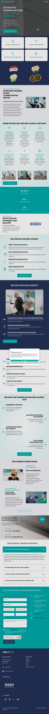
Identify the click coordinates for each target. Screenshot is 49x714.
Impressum (36, 350)
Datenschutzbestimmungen (28, 350)
